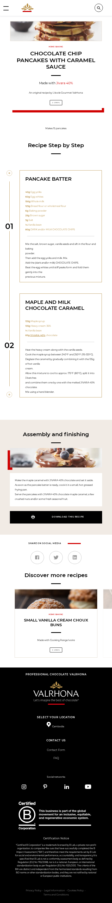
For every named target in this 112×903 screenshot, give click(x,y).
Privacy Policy (33, 890)
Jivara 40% (64, 83)
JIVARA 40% (37, 335)
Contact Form (56, 750)
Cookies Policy (75, 890)
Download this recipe (68, 517)
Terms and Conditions (56, 894)
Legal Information (54, 890)
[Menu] (6, 8)
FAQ (56, 758)
